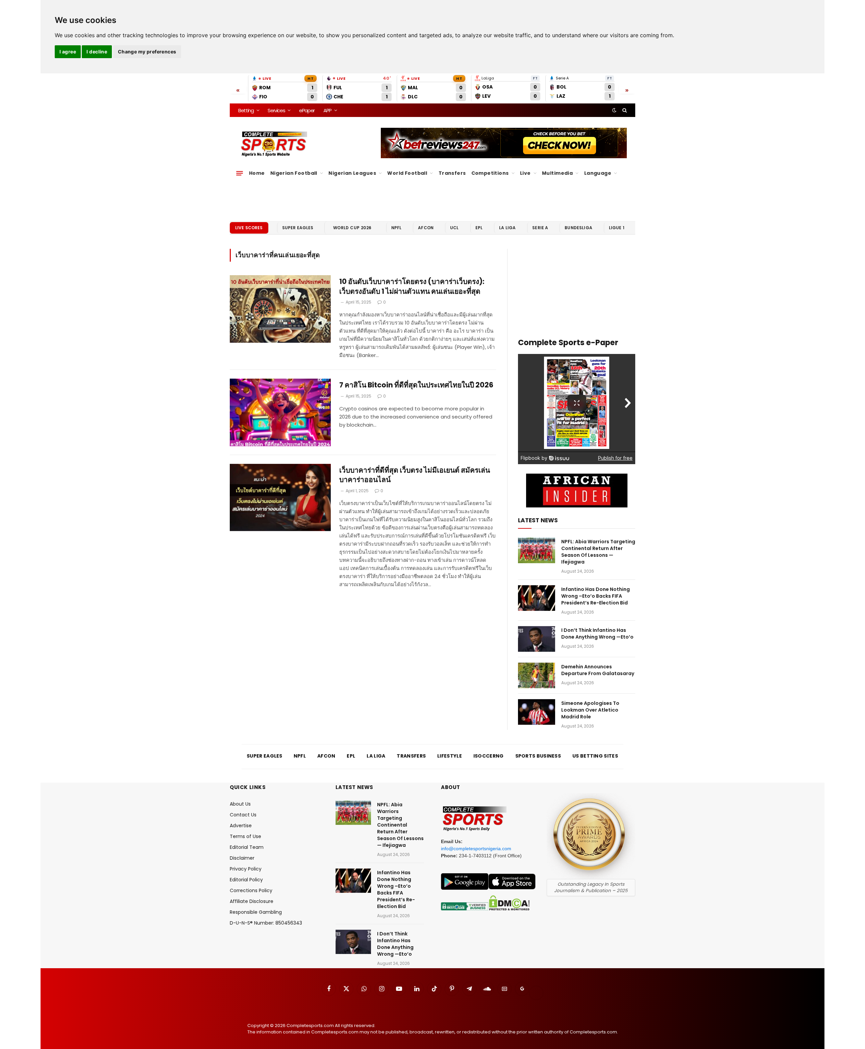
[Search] (624, 110)
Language (597, 173)
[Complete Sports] (274, 144)
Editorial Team (247, 847)
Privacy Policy (246, 868)
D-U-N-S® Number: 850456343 (266, 923)
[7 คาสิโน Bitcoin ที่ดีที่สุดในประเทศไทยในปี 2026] (280, 412)
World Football (407, 173)
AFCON (426, 228)
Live (525, 173)
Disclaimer (242, 858)
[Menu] (239, 173)
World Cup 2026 (352, 228)
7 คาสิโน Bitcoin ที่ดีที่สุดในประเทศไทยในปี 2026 (416, 385)
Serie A (540, 228)
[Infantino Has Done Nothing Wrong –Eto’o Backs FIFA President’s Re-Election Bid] (536, 598)
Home (257, 173)
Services (276, 110)
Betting (246, 110)
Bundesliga (578, 228)
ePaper (307, 110)
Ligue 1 (616, 228)
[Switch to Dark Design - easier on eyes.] (614, 110)
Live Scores (249, 228)
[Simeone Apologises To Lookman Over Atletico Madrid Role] (536, 712)
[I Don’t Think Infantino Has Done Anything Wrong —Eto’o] (536, 639)
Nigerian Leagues (352, 173)
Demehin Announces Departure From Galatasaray (597, 670)
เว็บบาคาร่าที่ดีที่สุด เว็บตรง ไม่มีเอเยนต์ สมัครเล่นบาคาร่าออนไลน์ (414, 475)
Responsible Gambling (256, 912)
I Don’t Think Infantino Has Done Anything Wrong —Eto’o (597, 633)
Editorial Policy (246, 879)
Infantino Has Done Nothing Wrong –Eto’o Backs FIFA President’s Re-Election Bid (595, 596)
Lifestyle (449, 756)
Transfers (452, 173)
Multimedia (557, 173)
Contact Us (243, 814)
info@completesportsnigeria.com (476, 848)
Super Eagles (298, 228)
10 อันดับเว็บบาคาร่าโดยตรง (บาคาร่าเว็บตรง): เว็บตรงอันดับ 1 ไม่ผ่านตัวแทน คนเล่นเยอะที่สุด (412, 286)
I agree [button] (67, 51)
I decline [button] (96, 51)
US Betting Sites (595, 756)
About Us (240, 804)
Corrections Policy (251, 890)
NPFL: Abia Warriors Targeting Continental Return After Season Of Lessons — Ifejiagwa (598, 551)
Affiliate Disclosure (251, 901)
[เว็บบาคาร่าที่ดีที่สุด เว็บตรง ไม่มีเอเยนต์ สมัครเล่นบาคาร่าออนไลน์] (280, 497)
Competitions (490, 173)
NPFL (396, 228)
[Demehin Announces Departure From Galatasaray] (536, 675)
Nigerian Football (293, 173)
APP (327, 110)
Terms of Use (245, 836)
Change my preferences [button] (147, 51)
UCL (454, 228)
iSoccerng (488, 756)
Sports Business (538, 756)
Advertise (241, 825)
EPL (479, 228)
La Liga (507, 228)
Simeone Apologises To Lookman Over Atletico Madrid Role (590, 710)
